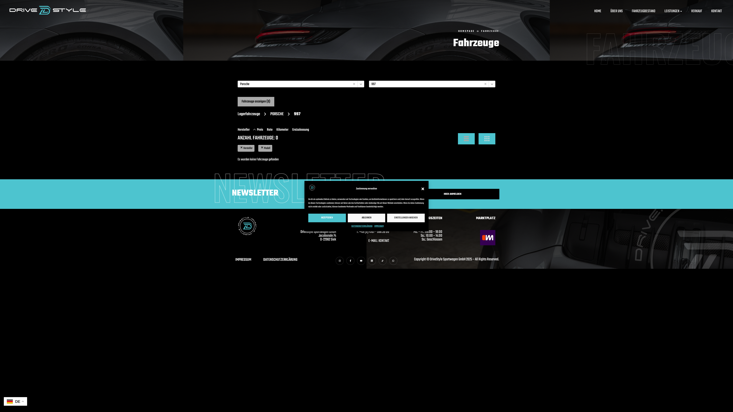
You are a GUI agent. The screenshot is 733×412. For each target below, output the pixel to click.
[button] (423, 189)
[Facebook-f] (350, 261)
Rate (270, 130)
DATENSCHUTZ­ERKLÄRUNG (361, 226)
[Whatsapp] (393, 261)
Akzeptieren (327, 218)
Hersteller (244, 130)
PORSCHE (277, 114)
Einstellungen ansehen (406, 218)
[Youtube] (361, 261)
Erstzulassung (300, 130)
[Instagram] (340, 261)
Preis (260, 130)
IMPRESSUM (379, 226)
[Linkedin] (372, 261)
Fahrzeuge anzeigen (256, 101)
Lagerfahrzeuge (249, 114)
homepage (466, 31)
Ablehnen (366, 218)
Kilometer (282, 130)
